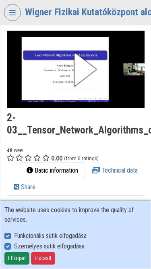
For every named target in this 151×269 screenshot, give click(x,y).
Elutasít (43, 258)
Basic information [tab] (55, 170)
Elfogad (17, 258)
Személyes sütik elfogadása (49, 246)
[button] (76, 69)
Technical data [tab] (119, 170)
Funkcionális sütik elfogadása (50, 236)
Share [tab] (27, 187)
